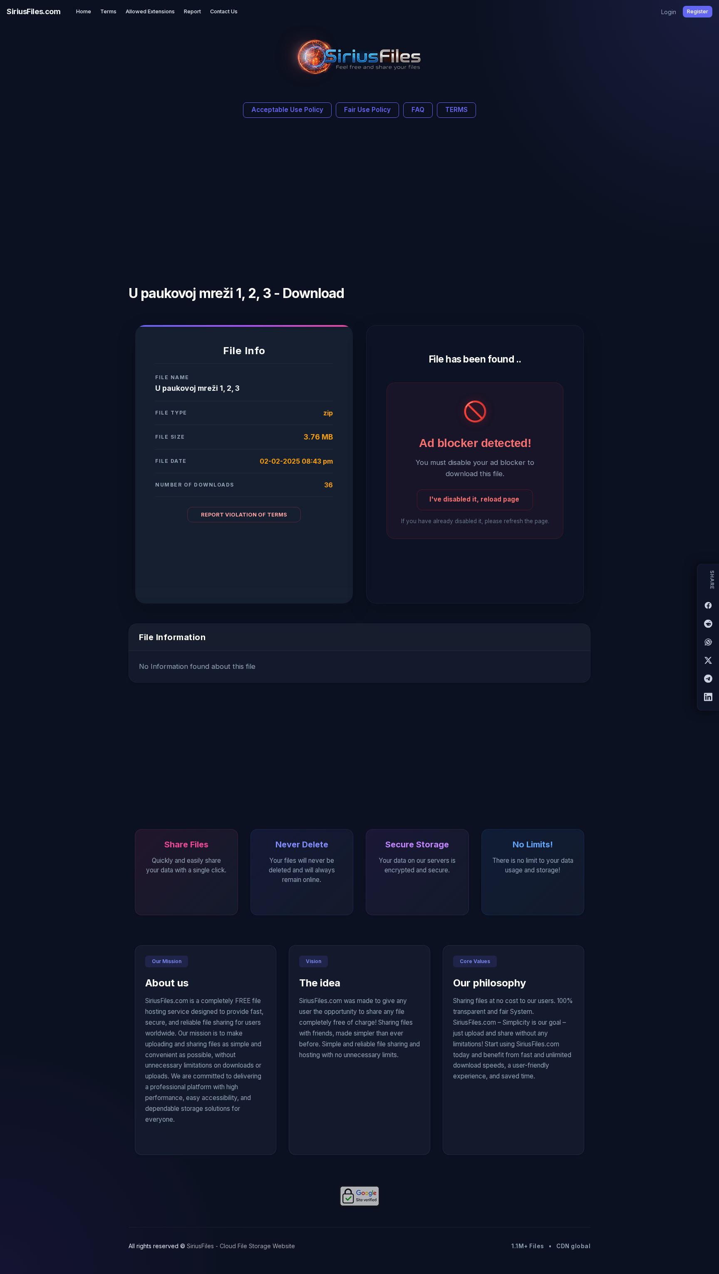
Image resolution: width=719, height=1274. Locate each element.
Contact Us (224, 11)
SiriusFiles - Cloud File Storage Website (241, 1245)
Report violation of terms (244, 515)
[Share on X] (708, 660)
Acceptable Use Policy (287, 110)
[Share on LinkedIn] (708, 696)
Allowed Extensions (150, 11)
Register (697, 11)
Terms (108, 11)
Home (83, 11)
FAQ (418, 110)
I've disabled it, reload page (474, 499)
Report (192, 11)
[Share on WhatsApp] (708, 641)
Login (668, 11)
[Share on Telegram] (708, 678)
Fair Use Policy (367, 110)
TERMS (456, 110)
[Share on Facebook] (708, 605)
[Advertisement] (283, 198)
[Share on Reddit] (708, 623)
